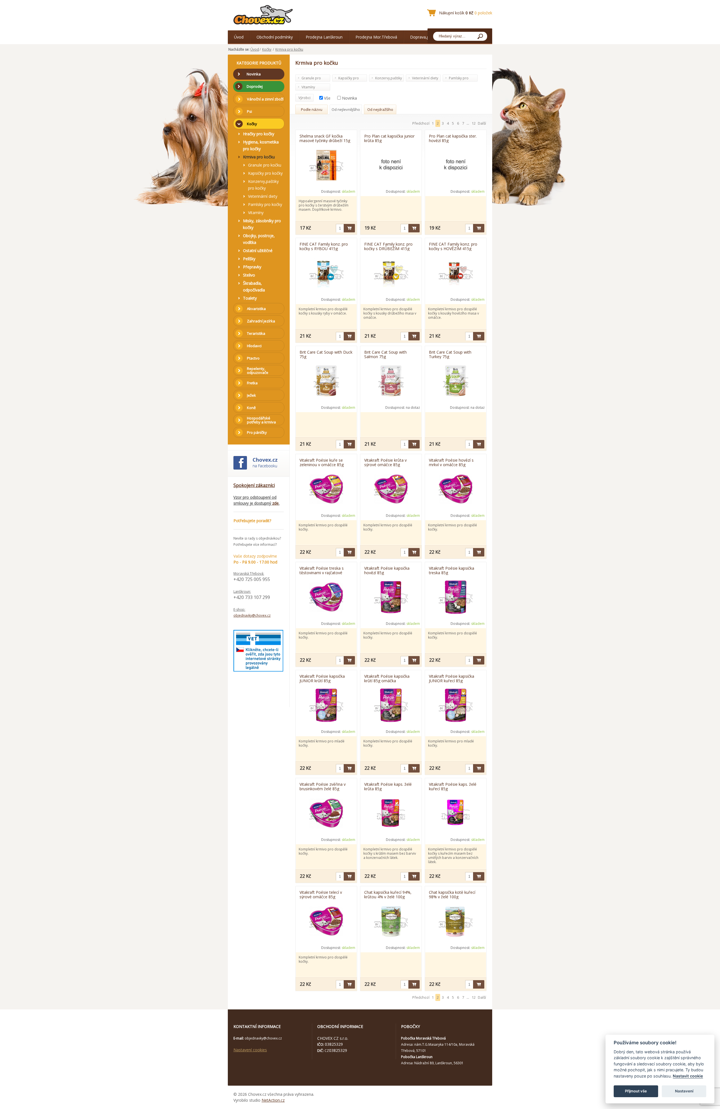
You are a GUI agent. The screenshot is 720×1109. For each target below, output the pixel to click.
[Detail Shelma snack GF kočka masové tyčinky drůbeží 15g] (326, 166)
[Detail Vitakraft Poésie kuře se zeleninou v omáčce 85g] (326, 490)
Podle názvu (311, 109)
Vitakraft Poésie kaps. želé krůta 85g (388, 786)
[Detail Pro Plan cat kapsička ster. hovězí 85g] (455, 166)
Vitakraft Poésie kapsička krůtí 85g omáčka (387, 678)
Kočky (266, 49)
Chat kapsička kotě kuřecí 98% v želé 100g (452, 894)
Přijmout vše (636, 1091)
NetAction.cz (273, 1100)
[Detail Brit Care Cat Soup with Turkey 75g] (455, 382)
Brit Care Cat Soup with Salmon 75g (385, 354)
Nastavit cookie (688, 1076)
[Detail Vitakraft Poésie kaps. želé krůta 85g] (391, 814)
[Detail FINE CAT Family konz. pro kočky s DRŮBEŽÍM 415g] (391, 274)
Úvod (239, 37)
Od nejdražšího (380, 109)
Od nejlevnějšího (346, 109)
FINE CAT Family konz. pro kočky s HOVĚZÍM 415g (453, 246)
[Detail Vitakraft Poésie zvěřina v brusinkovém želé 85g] (326, 814)
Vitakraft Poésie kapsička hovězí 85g (387, 570)
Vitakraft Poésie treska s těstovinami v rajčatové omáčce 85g (322, 570)
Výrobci (304, 97)
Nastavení (684, 1091)
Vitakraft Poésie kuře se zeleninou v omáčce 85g (322, 462)
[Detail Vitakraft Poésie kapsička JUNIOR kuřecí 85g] (455, 706)
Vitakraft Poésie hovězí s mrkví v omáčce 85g (451, 462)
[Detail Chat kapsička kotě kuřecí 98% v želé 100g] (455, 922)
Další (482, 123)
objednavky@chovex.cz (252, 615)
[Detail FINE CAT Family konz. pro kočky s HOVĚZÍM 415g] (455, 274)
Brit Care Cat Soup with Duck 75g (326, 354)
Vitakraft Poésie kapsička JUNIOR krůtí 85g (322, 678)
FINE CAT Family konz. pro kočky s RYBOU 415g (324, 246)
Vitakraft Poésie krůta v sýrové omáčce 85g (385, 462)
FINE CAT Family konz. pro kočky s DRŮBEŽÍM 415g (388, 246)
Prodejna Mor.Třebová (376, 37)
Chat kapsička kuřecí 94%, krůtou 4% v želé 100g (387, 894)
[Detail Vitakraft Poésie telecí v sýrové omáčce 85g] (326, 922)
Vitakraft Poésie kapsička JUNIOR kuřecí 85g (451, 678)
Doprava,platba (424, 37)
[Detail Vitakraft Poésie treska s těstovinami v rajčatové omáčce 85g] (326, 598)
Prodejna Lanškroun (324, 37)
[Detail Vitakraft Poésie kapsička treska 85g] (455, 598)
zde (275, 503)
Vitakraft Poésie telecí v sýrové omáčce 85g (321, 894)
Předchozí (420, 123)
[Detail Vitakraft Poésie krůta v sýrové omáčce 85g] (391, 490)
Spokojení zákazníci (254, 485)
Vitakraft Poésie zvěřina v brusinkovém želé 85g (323, 786)
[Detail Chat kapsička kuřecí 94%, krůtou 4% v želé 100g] (391, 922)
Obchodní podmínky (274, 37)
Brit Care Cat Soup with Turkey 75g (450, 354)
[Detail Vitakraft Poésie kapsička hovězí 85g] (391, 598)
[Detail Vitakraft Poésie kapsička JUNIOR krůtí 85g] (326, 706)
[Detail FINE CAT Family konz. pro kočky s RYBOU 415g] (326, 274)
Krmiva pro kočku (289, 49)
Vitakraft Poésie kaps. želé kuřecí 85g (452, 786)
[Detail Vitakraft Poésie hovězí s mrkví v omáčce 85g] (455, 490)
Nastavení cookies (250, 1049)
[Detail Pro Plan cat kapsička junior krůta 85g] (391, 166)
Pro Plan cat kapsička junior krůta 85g (389, 138)
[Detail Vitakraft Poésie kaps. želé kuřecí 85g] (455, 814)
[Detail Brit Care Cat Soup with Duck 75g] (326, 382)
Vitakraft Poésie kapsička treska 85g (451, 570)
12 (473, 123)
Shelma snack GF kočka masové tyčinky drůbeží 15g (325, 138)
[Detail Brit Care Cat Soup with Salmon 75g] (391, 382)
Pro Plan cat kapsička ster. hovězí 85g (453, 138)
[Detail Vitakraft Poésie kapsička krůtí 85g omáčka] (391, 706)
